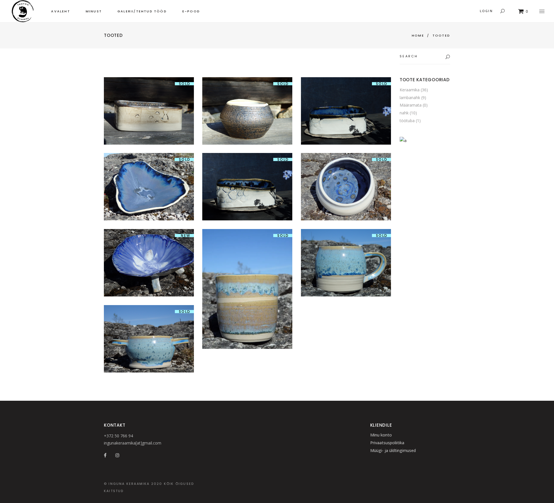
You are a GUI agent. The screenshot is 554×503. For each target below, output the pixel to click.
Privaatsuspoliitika (387, 442)
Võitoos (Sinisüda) (345, 91)
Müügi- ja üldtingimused (393, 450)
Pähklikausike (346, 167)
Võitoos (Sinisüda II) (247, 167)
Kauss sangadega (148, 319)
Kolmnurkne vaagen (149, 167)
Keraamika (149, 110)
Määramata (411, 105)
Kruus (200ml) (346, 243)
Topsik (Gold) (247, 91)
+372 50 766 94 (118, 435)
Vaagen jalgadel (149, 243)
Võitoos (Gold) (148, 91)
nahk (404, 113)
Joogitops (247, 269)
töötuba (407, 120)
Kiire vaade (149, 127)
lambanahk (410, 97)
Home (418, 35)
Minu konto (381, 435)
